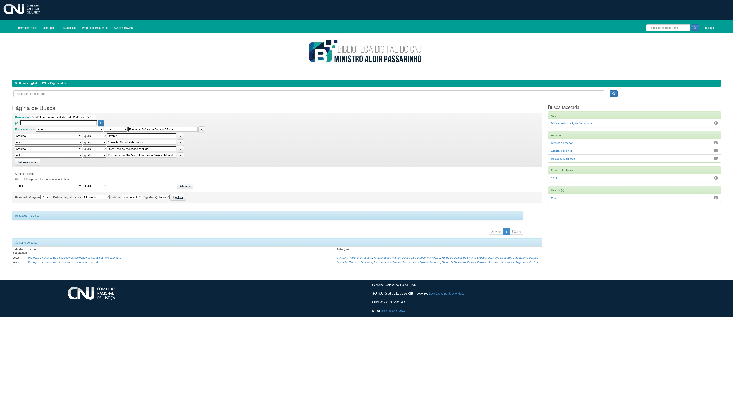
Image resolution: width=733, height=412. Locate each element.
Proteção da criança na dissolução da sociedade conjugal (63, 262)
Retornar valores (28, 162)
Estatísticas (69, 28)
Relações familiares (563, 158)
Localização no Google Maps (446, 293)
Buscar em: (22, 117)
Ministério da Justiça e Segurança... (572, 123)
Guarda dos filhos (561, 151)
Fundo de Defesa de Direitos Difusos (464, 257)
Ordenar (115, 197)
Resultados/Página (27, 197)
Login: (711, 28)
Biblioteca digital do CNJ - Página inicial (41, 83)
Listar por (49, 28)
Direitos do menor (562, 143)
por (17, 123)
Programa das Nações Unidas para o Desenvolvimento (407, 257)
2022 (554, 178)
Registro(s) (150, 197)
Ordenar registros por (67, 197)
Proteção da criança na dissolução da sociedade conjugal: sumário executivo (74, 257)
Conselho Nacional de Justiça (354, 257)
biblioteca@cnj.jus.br (393, 310)
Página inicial (28, 28)
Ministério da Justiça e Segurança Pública (513, 257)
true (553, 198)
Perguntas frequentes (95, 28)
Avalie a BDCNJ (123, 28)
